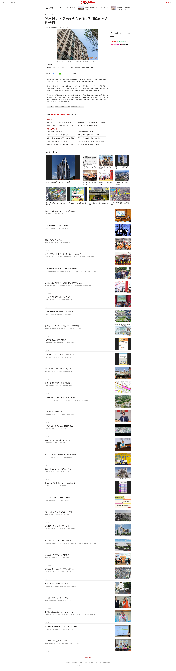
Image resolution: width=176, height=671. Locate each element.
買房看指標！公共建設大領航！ (55, 131)
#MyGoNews (50, 106)
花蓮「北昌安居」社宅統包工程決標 (58, 469)
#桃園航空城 (74, 106)
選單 (5, 2)
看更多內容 (88, 657)
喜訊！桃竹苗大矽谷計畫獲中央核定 (58, 440)
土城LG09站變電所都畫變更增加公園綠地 (60, 311)
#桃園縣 (57, 106)
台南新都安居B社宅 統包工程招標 (57, 225)
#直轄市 (68, 106)
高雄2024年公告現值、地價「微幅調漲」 (89, 138)
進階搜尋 (13, 2)
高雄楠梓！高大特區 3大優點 (86, 131)
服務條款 (85, 662)
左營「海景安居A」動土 (53, 240)
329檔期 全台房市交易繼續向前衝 (87, 125)
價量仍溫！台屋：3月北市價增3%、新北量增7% (91, 122)
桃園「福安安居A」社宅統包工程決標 (58, 512)
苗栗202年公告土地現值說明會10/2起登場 (60, 483)
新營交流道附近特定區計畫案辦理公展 (58, 383)
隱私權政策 (91, 662)
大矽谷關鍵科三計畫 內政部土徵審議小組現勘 (61, 268)
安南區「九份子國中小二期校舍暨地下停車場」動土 (63, 283)
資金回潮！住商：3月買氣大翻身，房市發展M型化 (61, 122)
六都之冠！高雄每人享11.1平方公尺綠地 (89, 135)
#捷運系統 (81, 106)
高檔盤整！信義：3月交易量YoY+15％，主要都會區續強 (62, 125)
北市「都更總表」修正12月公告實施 (58, 497)
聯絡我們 (68, 662)
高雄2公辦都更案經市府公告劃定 (56, 583)
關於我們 (74, 662)
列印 (75, 73)
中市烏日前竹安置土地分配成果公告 (58, 297)
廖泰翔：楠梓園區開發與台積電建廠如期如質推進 (60, 138)
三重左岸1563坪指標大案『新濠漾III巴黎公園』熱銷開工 (93, 141)
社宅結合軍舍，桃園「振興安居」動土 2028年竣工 (63, 254)
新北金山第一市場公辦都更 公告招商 (58, 369)
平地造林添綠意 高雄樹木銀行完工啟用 (57, 135)
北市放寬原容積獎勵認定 (54, 412)
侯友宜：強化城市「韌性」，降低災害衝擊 (60, 211)
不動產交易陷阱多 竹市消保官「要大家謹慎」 (61, 626)
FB (55, 73)
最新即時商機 (113, 36)
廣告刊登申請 (98, 662)
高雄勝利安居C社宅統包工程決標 (57, 526)
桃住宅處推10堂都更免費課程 (55, 340)
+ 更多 (128, 33)
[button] (65, 8)
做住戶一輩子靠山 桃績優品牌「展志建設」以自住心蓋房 (94, 144)
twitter (69, 73)
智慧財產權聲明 (106, 662)
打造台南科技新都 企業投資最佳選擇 (58, 540)
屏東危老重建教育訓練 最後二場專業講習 (59, 354)
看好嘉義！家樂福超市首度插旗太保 (58, 555)
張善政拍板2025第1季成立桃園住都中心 (59, 612)
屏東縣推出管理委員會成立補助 (56, 641)
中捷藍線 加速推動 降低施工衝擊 (56, 598)
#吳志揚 (62, 106)
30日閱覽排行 (115, 33)
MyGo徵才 (79, 662)
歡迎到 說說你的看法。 (62, 114)
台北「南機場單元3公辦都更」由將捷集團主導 (61, 455)
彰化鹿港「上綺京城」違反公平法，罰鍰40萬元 (62, 326)
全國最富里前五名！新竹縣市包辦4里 (57, 141)
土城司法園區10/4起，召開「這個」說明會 (60, 397)
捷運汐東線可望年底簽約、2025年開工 (59, 426)
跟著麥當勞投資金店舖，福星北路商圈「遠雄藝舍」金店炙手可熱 (65, 144)
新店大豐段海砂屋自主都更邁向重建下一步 (61, 182)
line (62, 73)
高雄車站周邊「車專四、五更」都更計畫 (59, 569)
